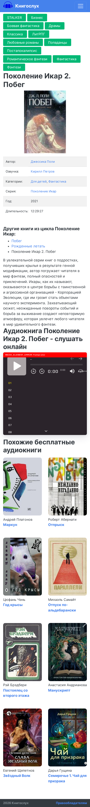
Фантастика (66, 59)
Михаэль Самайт (62, 599)
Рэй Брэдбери (15, 685)
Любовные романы (23, 42)
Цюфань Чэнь (14, 599)
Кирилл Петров (42, 171)
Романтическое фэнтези (27, 59)
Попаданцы (57, 42)
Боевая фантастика (23, 26)
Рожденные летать (28, 246)
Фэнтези (14, 67)
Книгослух (26, 6)
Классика (15, 34)
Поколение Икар (43, 191)
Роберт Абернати (62, 519)
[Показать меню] (81, 6)
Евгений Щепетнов (18, 770)
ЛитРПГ (38, 34)
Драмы (54, 26)
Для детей (39, 181)
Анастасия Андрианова (67, 685)
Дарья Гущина (60, 770)
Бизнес (37, 17)
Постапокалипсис (22, 51)
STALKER (14, 17)
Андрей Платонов (17, 519)
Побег (17, 241)
